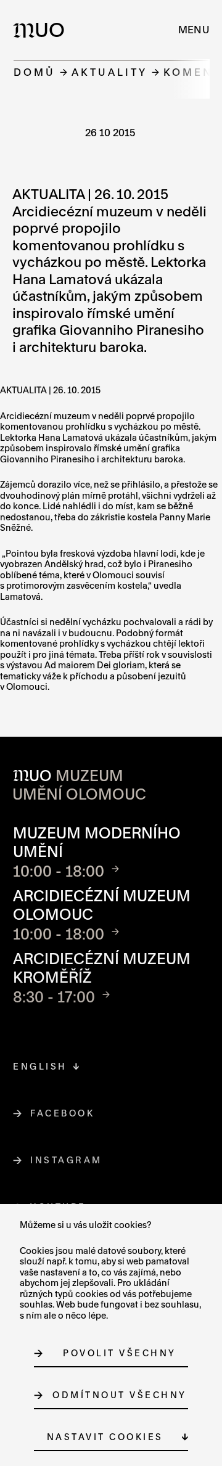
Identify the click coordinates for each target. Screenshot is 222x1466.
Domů (35, 72)
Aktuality (109, 72)
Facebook (62, 1113)
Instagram (66, 1160)
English (40, 1066)
